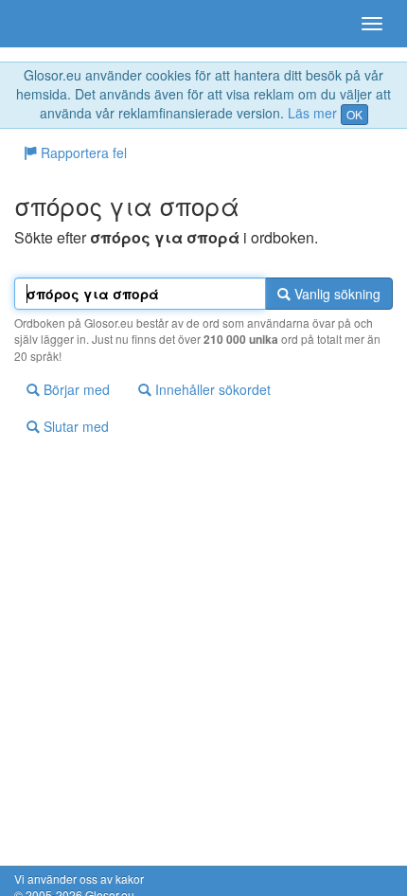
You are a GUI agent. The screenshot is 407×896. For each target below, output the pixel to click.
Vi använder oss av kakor (79, 878)
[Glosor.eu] (47, 23)
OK (354, 114)
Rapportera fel (82, 152)
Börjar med (75, 389)
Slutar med (74, 426)
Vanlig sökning (335, 293)
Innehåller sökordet (211, 389)
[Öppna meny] (372, 24)
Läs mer (312, 112)
